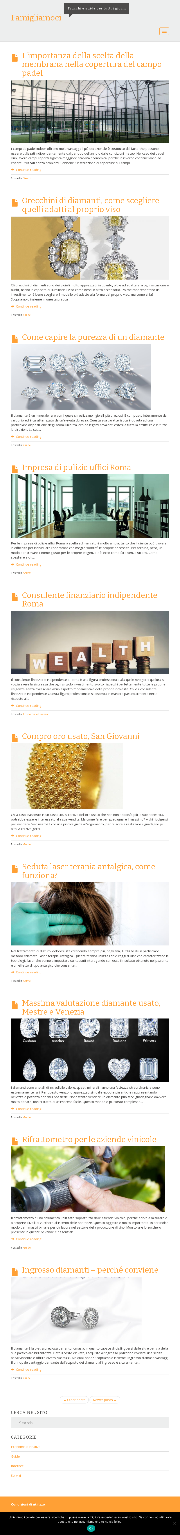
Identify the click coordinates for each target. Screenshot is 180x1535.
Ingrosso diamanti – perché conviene (90, 1270)
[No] (174, 1523)
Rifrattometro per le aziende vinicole (89, 1139)
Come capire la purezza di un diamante (93, 337)
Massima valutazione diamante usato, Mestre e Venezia (91, 1007)
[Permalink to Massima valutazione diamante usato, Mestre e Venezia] (90, 1050)
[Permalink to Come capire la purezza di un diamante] (81, 376)
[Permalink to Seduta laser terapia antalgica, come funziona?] (90, 913)
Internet (17, 1466)
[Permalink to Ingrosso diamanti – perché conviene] (76, 1309)
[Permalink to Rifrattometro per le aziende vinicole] (88, 1179)
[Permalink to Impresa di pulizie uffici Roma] (90, 505)
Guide (27, 315)
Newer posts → (105, 1400)
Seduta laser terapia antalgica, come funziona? (88, 871)
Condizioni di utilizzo (28, 1504)
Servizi (27, 178)
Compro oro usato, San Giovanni (81, 736)
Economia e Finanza (35, 714)
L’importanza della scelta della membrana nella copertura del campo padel (92, 64)
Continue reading (28, 169)
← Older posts (74, 1400)
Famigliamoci (36, 18)
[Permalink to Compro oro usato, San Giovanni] (67, 775)
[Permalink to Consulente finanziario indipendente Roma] (90, 642)
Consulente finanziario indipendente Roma (89, 599)
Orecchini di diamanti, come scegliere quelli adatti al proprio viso (90, 205)
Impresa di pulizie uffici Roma (76, 467)
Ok (91, 1528)
